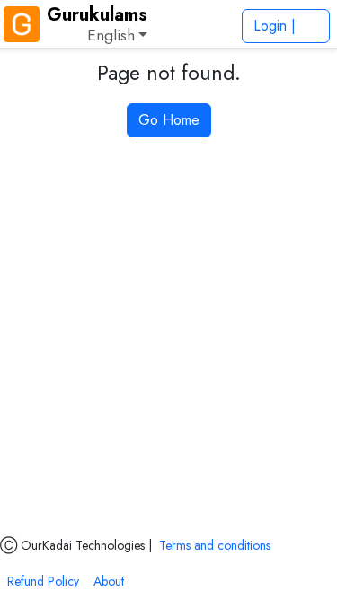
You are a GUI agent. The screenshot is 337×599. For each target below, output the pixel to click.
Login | (276, 25)
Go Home (169, 120)
